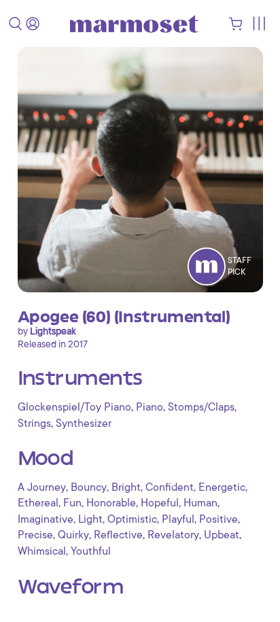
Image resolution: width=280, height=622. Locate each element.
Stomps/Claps (201, 407)
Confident (169, 487)
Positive (218, 519)
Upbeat (221, 535)
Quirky (73, 535)
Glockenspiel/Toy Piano (74, 407)
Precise (35, 535)
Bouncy (89, 487)
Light (90, 519)
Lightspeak (53, 331)
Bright (126, 487)
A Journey (42, 487)
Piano (149, 407)
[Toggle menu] (258, 23)
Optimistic (132, 519)
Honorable (111, 503)
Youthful (91, 551)
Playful (178, 519)
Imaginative (45, 519)
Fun (72, 503)
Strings (34, 423)
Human (200, 503)
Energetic (221, 487)
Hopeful (160, 503)
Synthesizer (83, 423)
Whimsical (42, 551)
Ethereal (38, 503)
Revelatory (173, 535)
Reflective (118, 535)
